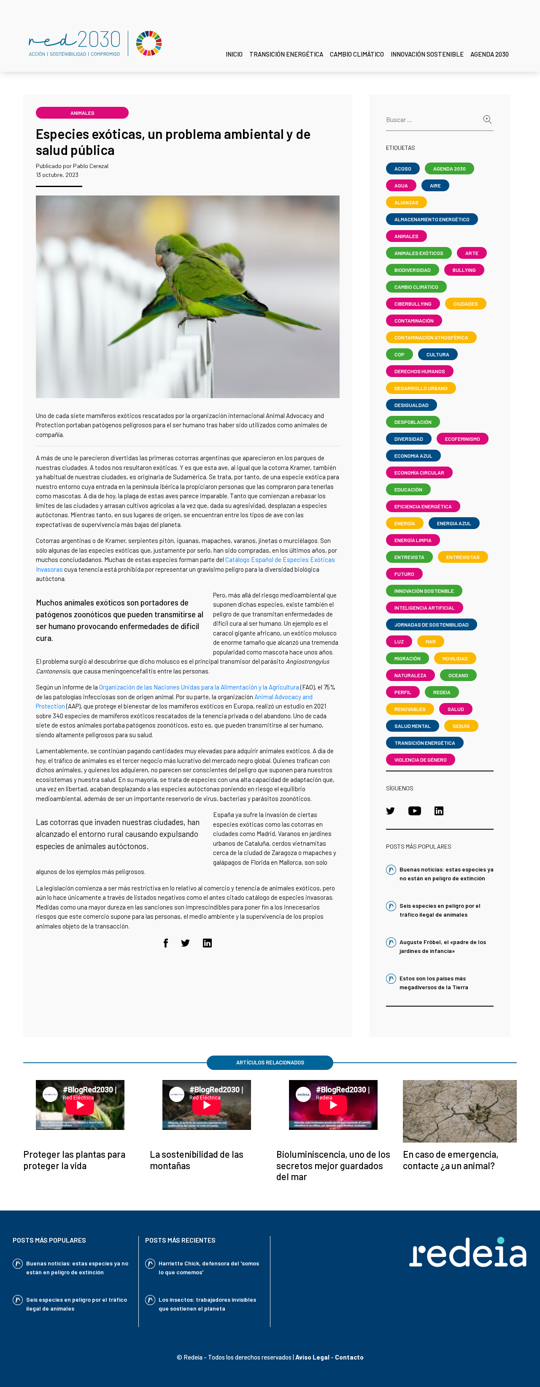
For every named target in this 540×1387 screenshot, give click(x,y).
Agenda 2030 (489, 54)
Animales (82, 113)
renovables (410, 709)
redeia (442, 692)
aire (435, 185)
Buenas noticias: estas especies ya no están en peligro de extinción (447, 874)
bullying (464, 270)
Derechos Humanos (419, 371)
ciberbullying (413, 304)
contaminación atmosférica (431, 337)
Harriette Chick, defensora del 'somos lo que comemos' (209, 1267)
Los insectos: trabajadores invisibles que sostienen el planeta (207, 1304)
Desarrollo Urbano (421, 388)
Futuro (404, 574)
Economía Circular (419, 472)
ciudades (466, 304)
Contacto (349, 1357)
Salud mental (412, 726)
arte (471, 253)
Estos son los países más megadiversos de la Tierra (434, 982)
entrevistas (463, 557)
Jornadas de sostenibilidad (431, 624)
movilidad (455, 658)
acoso (402, 168)
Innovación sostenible (427, 54)
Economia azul (413, 456)
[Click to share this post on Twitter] (185, 942)
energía (404, 523)
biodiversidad (412, 270)
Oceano (458, 675)
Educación (408, 489)
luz (399, 641)
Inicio (234, 54)
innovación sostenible (424, 591)
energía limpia (413, 540)
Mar (431, 641)
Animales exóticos (418, 253)
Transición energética (286, 54)
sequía (461, 726)
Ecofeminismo (462, 439)
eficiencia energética (423, 506)
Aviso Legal (312, 1357)
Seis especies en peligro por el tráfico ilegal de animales (440, 910)
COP (399, 354)
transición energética (424, 743)
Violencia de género (420, 760)
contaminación (414, 320)
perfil (402, 692)
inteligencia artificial (424, 608)
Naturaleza (410, 675)
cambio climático (416, 287)
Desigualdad (411, 405)
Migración (407, 658)
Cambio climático (357, 54)
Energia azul (454, 523)
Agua (401, 185)
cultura (438, 354)
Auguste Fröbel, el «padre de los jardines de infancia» (443, 946)
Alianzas (406, 202)
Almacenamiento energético (432, 219)
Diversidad (408, 439)
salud (456, 709)
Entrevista (409, 557)
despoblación (413, 422)
